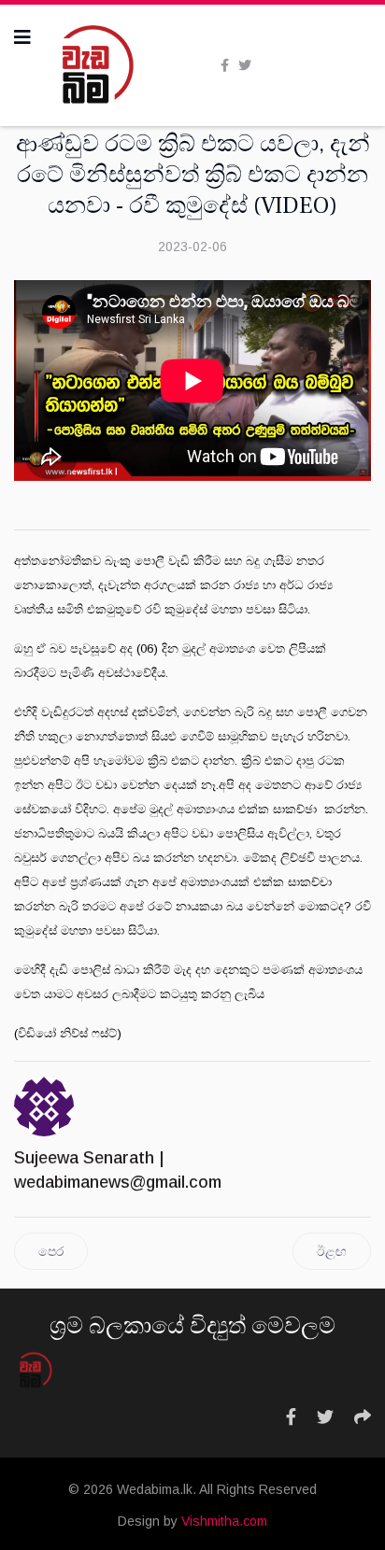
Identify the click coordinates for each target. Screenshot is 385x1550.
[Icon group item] (291, 1417)
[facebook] (225, 65)
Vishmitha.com (224, 1521)
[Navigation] (22, 37)
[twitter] (244, 65)
